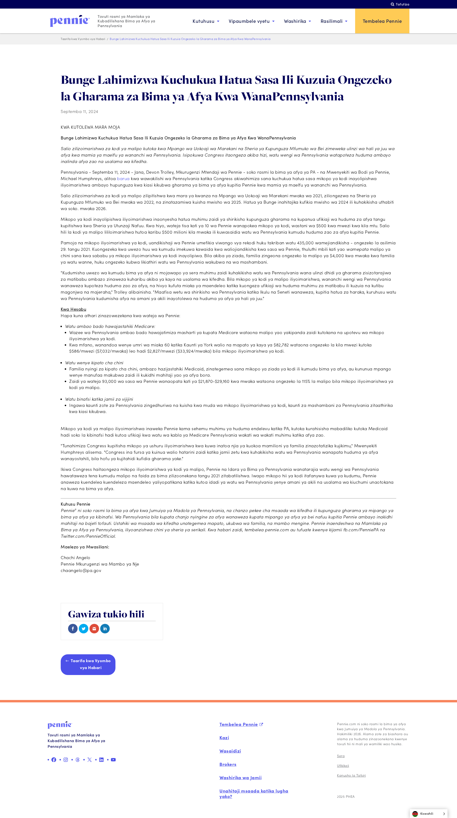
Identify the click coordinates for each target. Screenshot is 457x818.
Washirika (295, 21)
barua (123, 178)
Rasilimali (332, 21)
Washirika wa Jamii (240, 777)
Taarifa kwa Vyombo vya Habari (91, 664)
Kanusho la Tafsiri (351, 775)
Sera (341, 756)
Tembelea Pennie (382, 21)
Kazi (224, 737)
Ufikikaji (343, 765)
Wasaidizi (230, 751)
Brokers (228, 764)
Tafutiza (402, 4)
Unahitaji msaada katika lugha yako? (253, 793)
